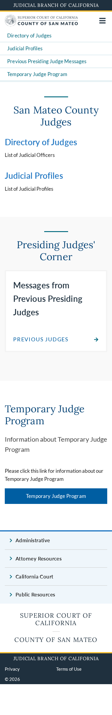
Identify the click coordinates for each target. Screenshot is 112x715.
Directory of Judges (29, 35)
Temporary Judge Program (37, 74)
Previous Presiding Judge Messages (47, 61)
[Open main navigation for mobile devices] (102, 20)
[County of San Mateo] (41, 24)
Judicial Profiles (24, 48)
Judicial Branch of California (56, 5)
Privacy (12, 669)
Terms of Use (69, 669)
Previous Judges (41, 339)
